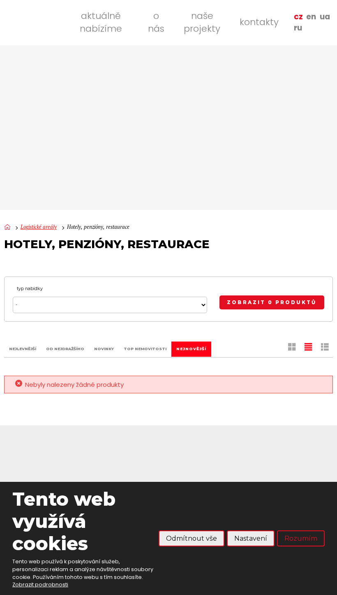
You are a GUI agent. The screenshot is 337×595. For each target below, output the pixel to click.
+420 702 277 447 (54, 478)
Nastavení (250, 538)
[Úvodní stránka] (7, 227)
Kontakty (259, 22)
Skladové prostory (297, 476)
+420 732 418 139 (53, 468)
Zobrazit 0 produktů (271, 302)
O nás (156, 22)
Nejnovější (191, 348)
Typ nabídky (30, 288)
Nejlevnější (22, 348)
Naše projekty (202, 22)
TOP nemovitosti (145, 348)
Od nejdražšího (65, 348)
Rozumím (300, 538)
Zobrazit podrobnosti (40, 584)
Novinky (104, 348)
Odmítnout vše (191, 538)
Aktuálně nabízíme (101, 22)
